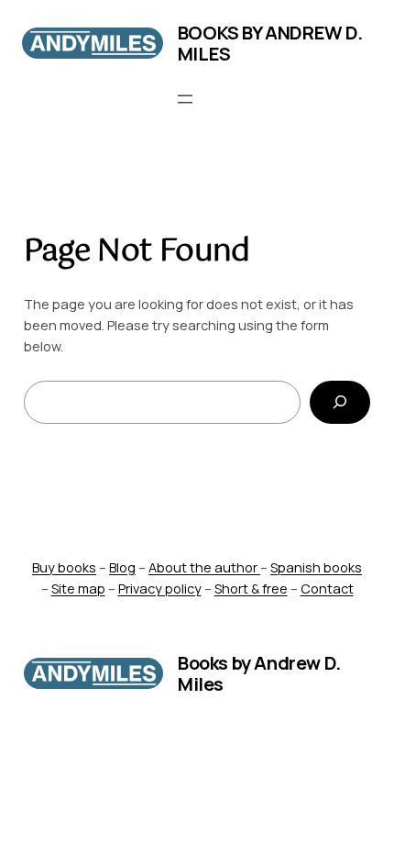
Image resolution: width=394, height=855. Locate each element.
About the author (204, 567)
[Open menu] (185, 99)
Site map (78, 588)
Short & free (251, 588)
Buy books (64, 567)
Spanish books (316, 567)
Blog (122, 567)
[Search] (340, 402)
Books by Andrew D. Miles (270, 43)
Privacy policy (160, 588)
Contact (327, 588)
